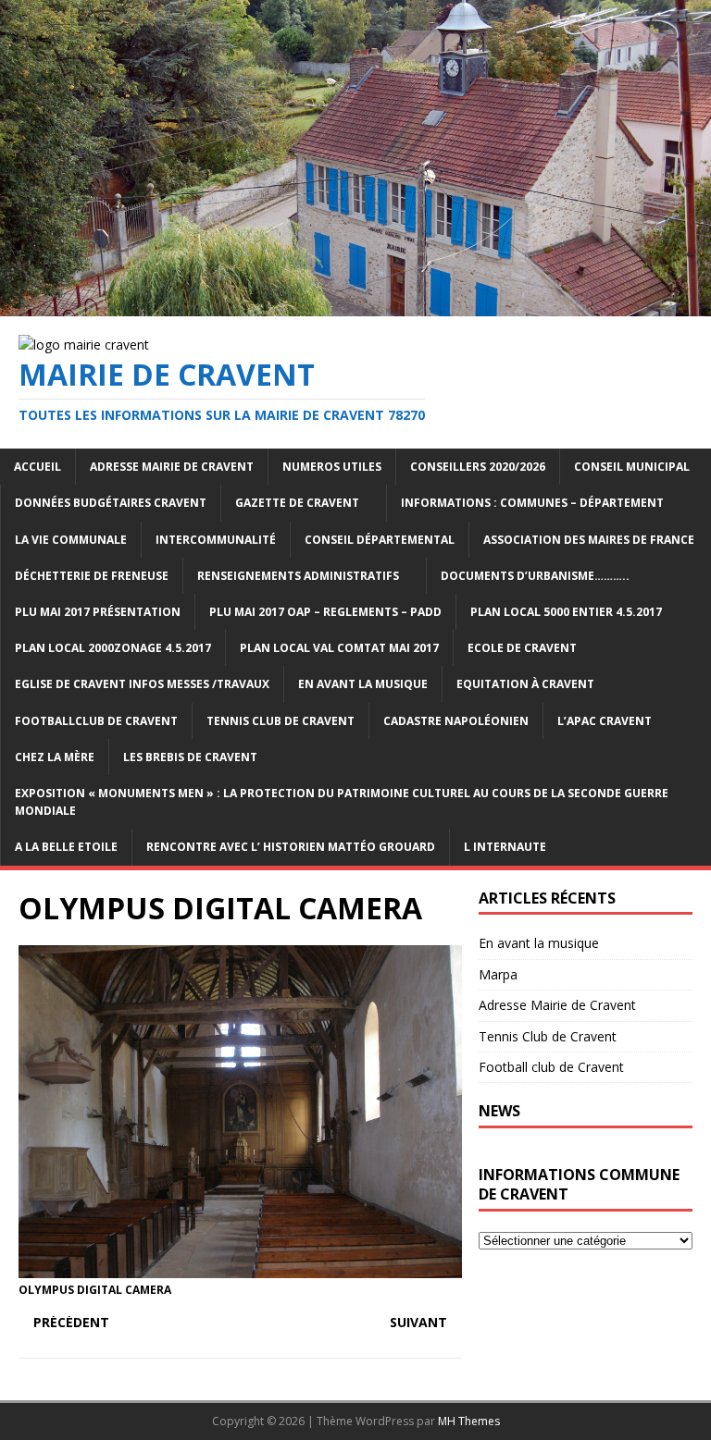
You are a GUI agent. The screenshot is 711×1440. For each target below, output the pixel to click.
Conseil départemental (380, 540)
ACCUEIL (37, 466)
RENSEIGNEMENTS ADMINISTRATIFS (298, 576)
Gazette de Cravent (297, 503)
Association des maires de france (588, 540)
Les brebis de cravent (190, 757)
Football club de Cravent (551, 1067)
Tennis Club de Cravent (280, 721)
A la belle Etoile (66, 847)
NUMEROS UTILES (331, 466)
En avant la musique (539, 943)
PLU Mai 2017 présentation (98, 612)
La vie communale (71, 540)
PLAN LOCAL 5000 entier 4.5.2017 (566, 612)
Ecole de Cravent (522, 648)
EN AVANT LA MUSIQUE (363, 684)
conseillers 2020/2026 (477, 466)
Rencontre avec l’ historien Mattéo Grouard (290, 847)
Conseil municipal (632, 466)
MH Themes (469, 1421)
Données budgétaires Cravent (110, 503)
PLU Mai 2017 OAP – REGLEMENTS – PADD (325, 612)
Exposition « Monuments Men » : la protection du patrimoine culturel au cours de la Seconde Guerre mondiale (341, 801)
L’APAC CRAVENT (604, 721)
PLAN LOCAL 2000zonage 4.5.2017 (113, 648)
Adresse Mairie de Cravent (172, 466)
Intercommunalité (216, 540)
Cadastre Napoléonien (456, 721)
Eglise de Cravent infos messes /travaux (142, 684)
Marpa (498, 974)
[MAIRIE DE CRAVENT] (355, 305)
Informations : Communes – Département (532, 503)
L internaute (505, 847)
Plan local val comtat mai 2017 (339, 648)
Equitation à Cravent (525, 684)
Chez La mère (54, 757)
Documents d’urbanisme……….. (535, 576)
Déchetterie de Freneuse (91, 576)
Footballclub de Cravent (96, 721)
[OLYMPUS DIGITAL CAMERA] (240, 1266)
